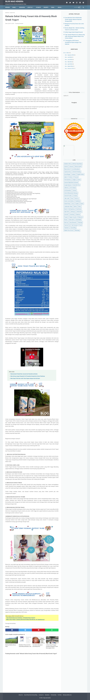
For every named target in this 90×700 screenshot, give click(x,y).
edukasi (73, 174)
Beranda (7, 7)
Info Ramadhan (67, 190)
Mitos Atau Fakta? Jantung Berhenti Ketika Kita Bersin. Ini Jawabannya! (25, 619)
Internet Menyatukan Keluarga (71, 193)
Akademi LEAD (67, 163)
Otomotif (38, 7)
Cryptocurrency (67, 171)
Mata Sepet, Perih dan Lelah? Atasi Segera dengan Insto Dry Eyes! (25, 378)
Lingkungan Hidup (68, 206)
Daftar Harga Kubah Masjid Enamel (74, 32)
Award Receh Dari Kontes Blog (30, 694)
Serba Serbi (71, 219)
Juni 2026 (70, 59)
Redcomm (80, 217)
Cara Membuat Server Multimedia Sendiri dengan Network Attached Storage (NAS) (73, 19)
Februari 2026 (71, 68)
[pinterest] (83, 2)
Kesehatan (22, 7)
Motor (79, 206)
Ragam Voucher (72, 217)
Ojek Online (66, 211)
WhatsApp (77, 230)
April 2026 (70, 64)
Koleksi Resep (67, 203)
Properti (46, 7)
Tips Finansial (74, 225)
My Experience (72, 209)
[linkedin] (79, 2)
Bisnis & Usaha (78, 166)
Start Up (66, 222)
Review (65, 219)
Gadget (74, 179)
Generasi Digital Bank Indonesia (71, 182)
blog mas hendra (14, 1)
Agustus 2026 (71, 55)
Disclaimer (47, 694)
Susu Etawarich (73, 222)
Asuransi (71, 166)
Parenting (72, 214)
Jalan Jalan (66, 198)
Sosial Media (78, 219)
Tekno (52, 7)
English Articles (80, 174)
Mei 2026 (70, 61)
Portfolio (60, 694)
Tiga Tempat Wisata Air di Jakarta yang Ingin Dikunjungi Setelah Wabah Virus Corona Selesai (75, 36)
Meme (75, 206)
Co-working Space (75, 169)
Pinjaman (78, 214)
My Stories (78, 209)
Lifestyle (29, 7)
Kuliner (81, 203)
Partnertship (53, 694)
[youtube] (73, 2)
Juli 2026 (70, 57)
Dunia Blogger (67, 174)
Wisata (59, 7)
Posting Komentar (19, 23)
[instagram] (76, 2)
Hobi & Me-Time (76, 185)
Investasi (75, 195)
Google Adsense (67, 185)
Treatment (66, 227)
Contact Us (41, 694)
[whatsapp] (51, 630)
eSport (65, 177)
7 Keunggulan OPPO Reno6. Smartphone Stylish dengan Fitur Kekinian (73, 42)
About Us (21, 694)
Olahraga (73, 211)
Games (79, 179)
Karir (72, 198)
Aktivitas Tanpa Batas (77, 163)
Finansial (76, 177)
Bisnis (14, 7)
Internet (74, 190)
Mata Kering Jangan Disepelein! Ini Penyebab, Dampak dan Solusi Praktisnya (27, 376)
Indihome (66, 187)
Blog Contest (67, 169)
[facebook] (66, 2)
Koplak (77, 203)
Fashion (70, 177)
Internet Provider (68, 195)
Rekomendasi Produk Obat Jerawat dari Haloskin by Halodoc (24, 374)
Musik (65, 209)
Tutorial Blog (73, 227)
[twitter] (69, 2)
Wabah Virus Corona (68, 230)
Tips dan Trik (67, 225)
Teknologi (80, 222)
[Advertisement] (74, 80)
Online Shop (79, 211)
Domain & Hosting (77, 171)
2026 (67, 52)
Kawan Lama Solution (69, 201)
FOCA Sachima (67, 179)
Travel (80, 225)
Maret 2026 (70, 66)
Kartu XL (77, 198)
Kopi (73, 203)
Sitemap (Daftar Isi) (67, 694)
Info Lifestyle (73, 187)
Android (66, 166)
